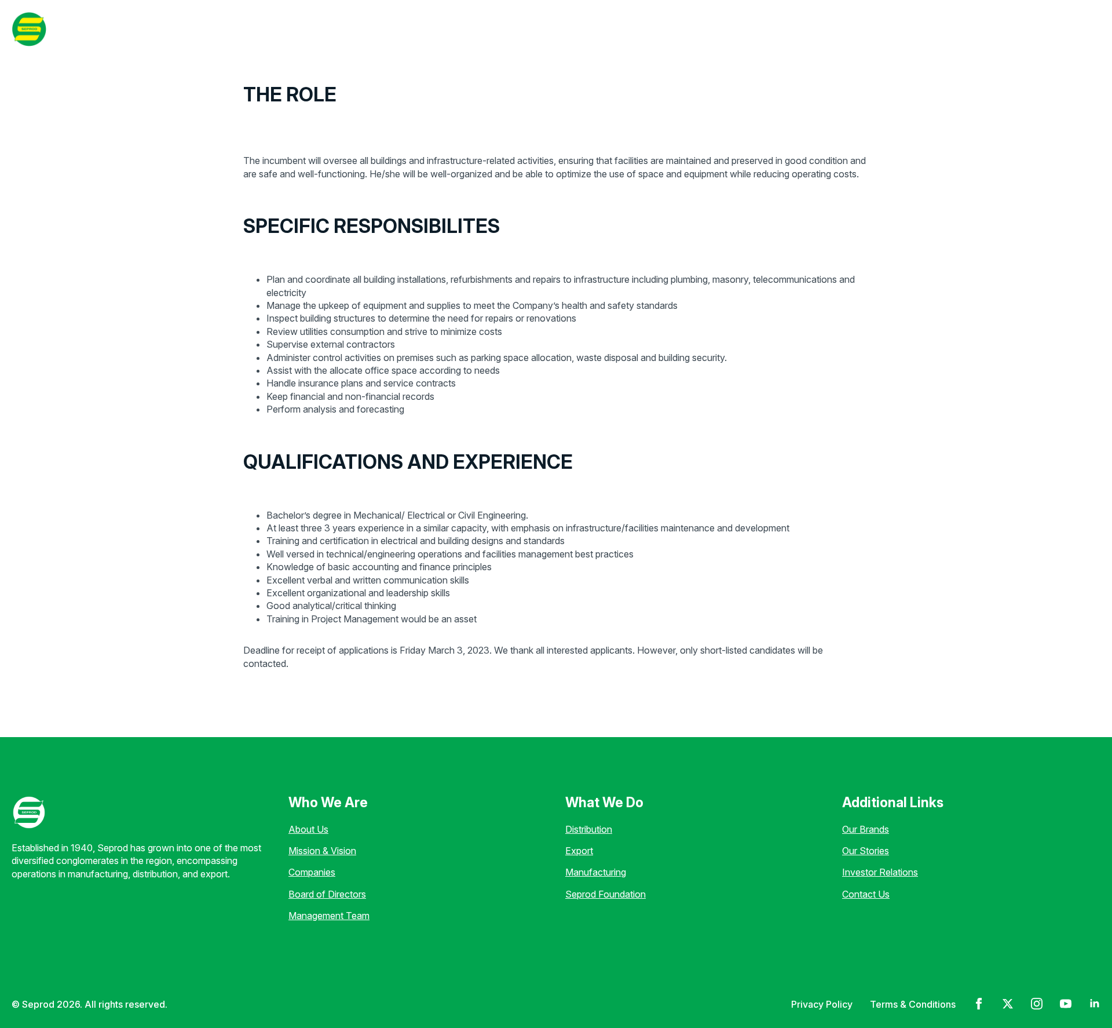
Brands (381, 29)
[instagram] (1036, 1003)
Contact (1035, 29)
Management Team (329, 915)
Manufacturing (595, 872)
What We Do (306, 29)
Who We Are (219, 29)
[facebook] (979, 1003)
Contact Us (866, 894)
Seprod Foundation (605, 894)
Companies (311, 872)
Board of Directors (327, 894)
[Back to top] (29, 999)
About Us (308, 829)
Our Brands (865, 829)
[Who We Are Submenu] (257, 29)
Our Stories (445, 29)
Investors (514, 29)
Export (579, 850)
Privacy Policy (822, 1004)
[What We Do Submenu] (343, 29)
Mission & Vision (322, 850)
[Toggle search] (1085, 29)
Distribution (588, 829)
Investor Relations (880, 872)
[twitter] (1008, 1003)
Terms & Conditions (913, 1004)
